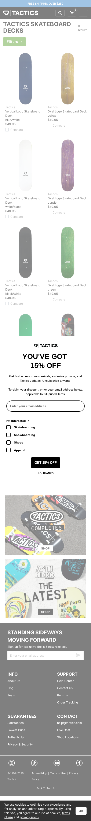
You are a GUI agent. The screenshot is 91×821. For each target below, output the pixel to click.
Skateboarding (24, 427)
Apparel (19, 450)
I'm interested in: (18, 420)
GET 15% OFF (45, 462)
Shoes (18, 442)
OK (81, 811)
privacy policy (29, 817)
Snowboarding (24, 435)
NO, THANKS (46, 473)
